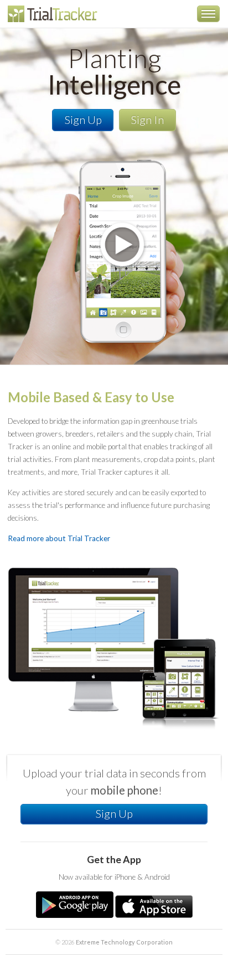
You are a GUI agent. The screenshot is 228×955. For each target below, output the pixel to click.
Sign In (147, 119)
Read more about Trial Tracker (59, 538)
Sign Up (83, 119)
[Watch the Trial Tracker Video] (114, 205)
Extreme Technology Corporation (124, 942)
